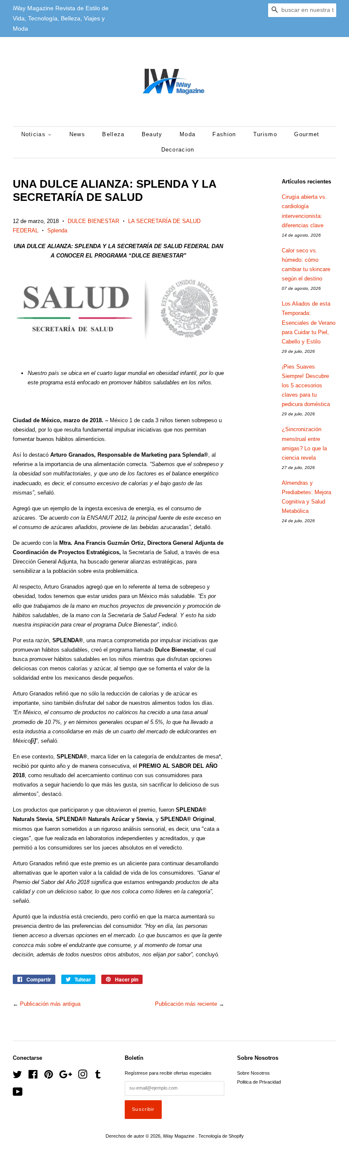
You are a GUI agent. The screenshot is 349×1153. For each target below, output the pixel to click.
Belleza (113, 134)
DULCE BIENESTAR (93, 221)
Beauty (152, 134)
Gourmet (306, 134)
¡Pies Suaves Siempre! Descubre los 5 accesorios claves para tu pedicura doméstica (306, 385)
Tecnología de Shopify (221, 1136)
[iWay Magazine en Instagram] (82, 1076)
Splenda (57, 230)
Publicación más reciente (186, 1004)
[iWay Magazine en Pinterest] (48, 1076)
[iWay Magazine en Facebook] (33, 1076)
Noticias (34, 134)
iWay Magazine (179, 1136)
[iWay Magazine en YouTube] (18, 1093)
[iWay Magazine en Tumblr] (98, 1076)
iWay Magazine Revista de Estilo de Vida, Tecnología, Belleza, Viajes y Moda (61, 18)
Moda (187, 134)
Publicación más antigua (50, 1004)
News (77, 134)
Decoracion (178, 149)
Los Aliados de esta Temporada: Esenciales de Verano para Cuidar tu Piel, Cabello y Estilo (308, 322)
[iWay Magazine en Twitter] (17, 1076)
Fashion (224, 134)
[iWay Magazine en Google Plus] (65, 1076)
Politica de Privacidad (259, 1081)
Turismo (265, 134)
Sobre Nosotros (253, 1073)
